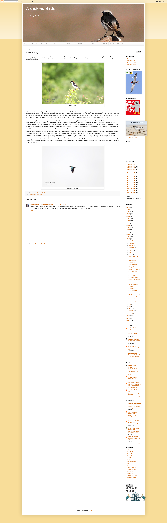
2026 (128, 207)
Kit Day (129, 465)
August (131, 250)
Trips (136, 44)
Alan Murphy (130, 452)
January (131, 313)
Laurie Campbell (131, 467)
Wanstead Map (127, 44)
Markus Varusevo (131, 469)
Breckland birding (133, 277)
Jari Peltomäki (130, 459)
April (130, 306)
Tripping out (131, 262)
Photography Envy (133, 275)
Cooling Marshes (131, 334)
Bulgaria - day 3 (132, 301)
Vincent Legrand (131, 477)
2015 (128, 232)
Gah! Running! (132, 260)
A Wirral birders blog (133, 371)
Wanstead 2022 (115, 44)
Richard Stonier (131, 471)
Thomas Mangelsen (132, 475)
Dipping (41, 194)
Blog (25, 44)
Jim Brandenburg (131, 461)
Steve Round (130, 473)
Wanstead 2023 (102, 44)
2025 (128, 209)
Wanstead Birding (132, 353)
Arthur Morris (130, 450)
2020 (128, 220)
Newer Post (29, 241)
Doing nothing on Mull (134, 294)
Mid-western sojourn (132, 368)
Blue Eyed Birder (132, 377)
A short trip (32, 194)
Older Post (116, 241)
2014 (128, 234)
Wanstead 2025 (77, 44)
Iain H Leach (130, 458)
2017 (128, 227)
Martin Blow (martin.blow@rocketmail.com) (42, 204)
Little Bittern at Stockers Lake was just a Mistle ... (134, 281)
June (130, 254)
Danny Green (130, 456)
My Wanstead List (51, 44)
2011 (128, 316)
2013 (128, 236)
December (131, 241)
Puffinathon (131, 288)
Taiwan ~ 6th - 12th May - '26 (134, 423)
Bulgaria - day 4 (132, 296)
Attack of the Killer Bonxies (133, 285)
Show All (139, 396)
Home (73, 241)
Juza (128, 463)
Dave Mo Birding (132, 333)
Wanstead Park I (131, 62)
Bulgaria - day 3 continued (132, 272)
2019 (128, 223)
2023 (128, 214)
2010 (128, 318)
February (131, 310)
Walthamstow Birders (133, 339)
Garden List (39, 44)
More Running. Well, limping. (133, 257)
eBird (135, 200)
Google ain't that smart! (134, 269)
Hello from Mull (132, 299)
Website (131, 137)
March (130, 308)
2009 (128, 320)
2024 (128, 211)
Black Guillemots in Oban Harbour (133, 291)
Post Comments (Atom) (39, 243)
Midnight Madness (133, 267)
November (131, 243)
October (131, 245)
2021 (128, 218)
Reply (31, 210)
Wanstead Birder (41, 8)
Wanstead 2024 (90, 44)
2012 (128, 239)
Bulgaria (37, 194)
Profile (31, 44)
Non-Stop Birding (132, 328)
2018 (128, 225)
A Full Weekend (132, 264)
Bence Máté (130, 454)
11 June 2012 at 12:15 (60, 204)
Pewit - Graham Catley (134, 436)
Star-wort (130, 329)
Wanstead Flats (131, 60)
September (132, 247)
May (130, 304)
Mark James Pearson (133, 382)
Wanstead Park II (131, 64)
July (130, 252)
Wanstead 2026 (65, 44)
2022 (128, 216)
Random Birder (132, 346)
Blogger (91, 510)
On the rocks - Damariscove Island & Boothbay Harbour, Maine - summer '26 (134, 386)
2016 (128, 230)
